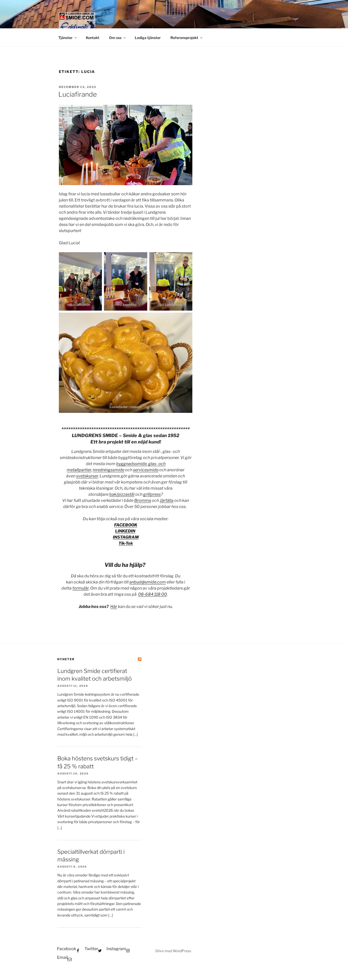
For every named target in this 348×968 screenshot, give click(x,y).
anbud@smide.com (147, 582)
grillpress (152, 494)
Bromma (142, 500)
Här (113, 606)
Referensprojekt (184, 37)
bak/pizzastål (122, 494)
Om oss (115, 37)
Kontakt (92, 37)
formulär (80, 588)
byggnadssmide (131, 463)
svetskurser (87, 476)
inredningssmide (108, 469)
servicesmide (145, 469)
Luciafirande (77, 94)
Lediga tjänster (148, 37)
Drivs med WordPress (173, 951)
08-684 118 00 (152, 594)
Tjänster (65, 37)
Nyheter (66, 659)
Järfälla (166, 500)
